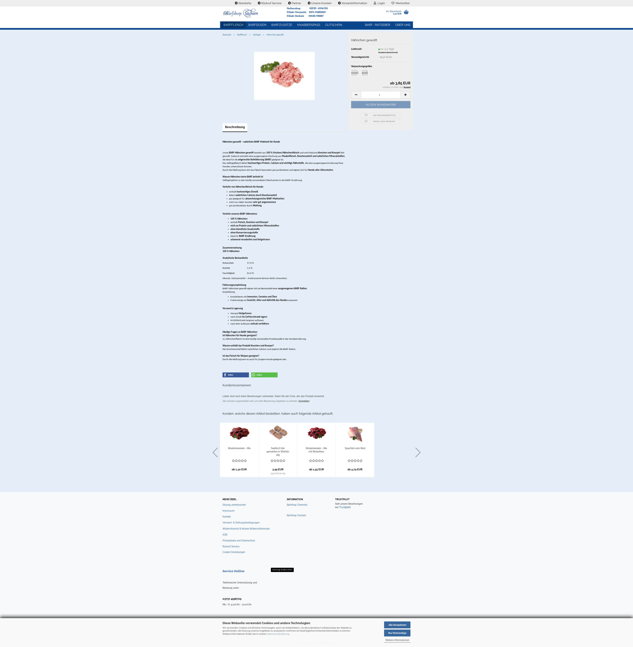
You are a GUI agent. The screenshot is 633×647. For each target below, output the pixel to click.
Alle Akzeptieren (397, 625)
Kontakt (227, 516)
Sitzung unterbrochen (234, 504)
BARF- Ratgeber (377, 25)
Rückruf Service (271, 3)
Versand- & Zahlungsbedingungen (241, 522)
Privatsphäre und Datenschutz (239, 540)
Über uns (402, 25)
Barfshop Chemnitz (297, 504)
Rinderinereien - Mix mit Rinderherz (316, 450)
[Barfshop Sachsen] (252, 13)
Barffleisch (233, 25)
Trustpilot (345, 507)
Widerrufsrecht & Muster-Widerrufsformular (246, 528)
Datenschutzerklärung (278, 634)
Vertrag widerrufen (282, 570)
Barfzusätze (281, 25)
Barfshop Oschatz (296, 515)
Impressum (229, 510)
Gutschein (333, 25)
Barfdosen (257, 25)
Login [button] (380, 3)
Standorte (244, 3)
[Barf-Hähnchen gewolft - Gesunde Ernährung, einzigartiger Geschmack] (284, 75)
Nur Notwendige (397, 633)
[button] (356, 95)
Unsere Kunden (321, 3)
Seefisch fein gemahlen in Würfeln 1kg (278, 451)
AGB (225, 534)
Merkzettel (402, 3)
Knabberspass (308, 25)
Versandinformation (354, 3)
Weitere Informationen (397, 640)
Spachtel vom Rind (355, 448)
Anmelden (303, 401)
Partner (296, 3)
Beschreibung (235, 127)
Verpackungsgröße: (361, 66)
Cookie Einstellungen (234, 552)
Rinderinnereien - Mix (239, 448)
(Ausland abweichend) (388, 52)
